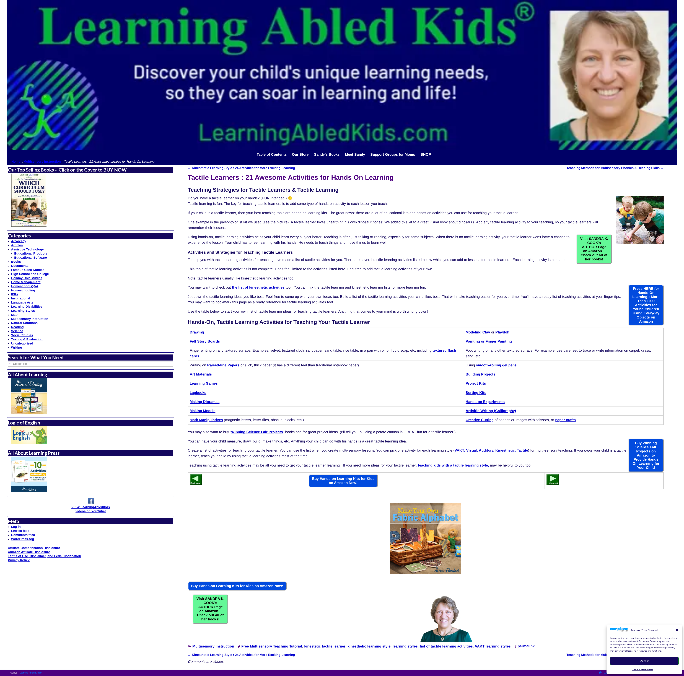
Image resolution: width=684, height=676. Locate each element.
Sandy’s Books (327, 154)
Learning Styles (23, 310)
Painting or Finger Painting (489, 341)
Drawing (197, 332)
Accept (644, 660)
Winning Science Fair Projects (257, 432)
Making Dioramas (204, 402)
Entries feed (20, 531)
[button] (677, 630)
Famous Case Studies (27, 270)
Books (16, 261)
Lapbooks (198, 393)
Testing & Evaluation (27, 339)
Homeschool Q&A (24, 286)
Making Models (202, 411)
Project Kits (476, 383)
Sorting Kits (476, 393)
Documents (19, 266)
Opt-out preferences (642, 669)
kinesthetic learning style (369, 646)
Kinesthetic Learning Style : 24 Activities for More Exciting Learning (241, 168)
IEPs (14, 294)
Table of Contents (272, 154)
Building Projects (480, 374)
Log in (16, 527)
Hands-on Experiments (485, 402)
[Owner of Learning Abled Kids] (446, 640)
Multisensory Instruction (42, 161)
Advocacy (18, 241)
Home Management (25, 282)
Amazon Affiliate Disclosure (29, 552)
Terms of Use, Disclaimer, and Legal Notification (44, 556)
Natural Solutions (24, 323)
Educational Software (30, 257)
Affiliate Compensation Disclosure (34, 548)
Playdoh (502, 332)
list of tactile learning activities (446, 646)
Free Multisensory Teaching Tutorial (271, 646)
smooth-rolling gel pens (496, 365)
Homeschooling (23, 290)
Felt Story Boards (205, 341)
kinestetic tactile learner (324, 646)
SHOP (426, 154)
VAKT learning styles (493, 646)
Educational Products (30, 253)
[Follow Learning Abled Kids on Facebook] (91, 503)
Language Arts (22, 302)
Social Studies (22, 335)
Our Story (300, 154)
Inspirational (20, 298)
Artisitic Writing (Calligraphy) (491, 411)
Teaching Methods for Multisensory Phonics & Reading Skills (615, 168)
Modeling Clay (478, 332)
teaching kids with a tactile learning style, (453, 465)
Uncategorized (22, 343)
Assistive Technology (27, 249)
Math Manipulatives (206, 420)
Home (15, 161)
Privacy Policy (19, 560)
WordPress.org (22, 539)
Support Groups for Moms (392, 154)
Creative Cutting (480, 420)
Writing (16, 347)
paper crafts (565, 420)
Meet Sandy (355, 154)
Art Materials (201, 374)
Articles (17, 245)
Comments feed (23, 535)
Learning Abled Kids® (30, 672)
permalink (526, 646)
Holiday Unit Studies (26, 278)
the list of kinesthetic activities (258, 287)
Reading (17, 327)
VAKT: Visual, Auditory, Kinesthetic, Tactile (491, 450)
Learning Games (204, 383)
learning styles (405, 646)
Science (17, 331)
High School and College (30, 274)
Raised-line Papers (223, 365)
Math (15, 315)
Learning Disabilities (26, 306)
